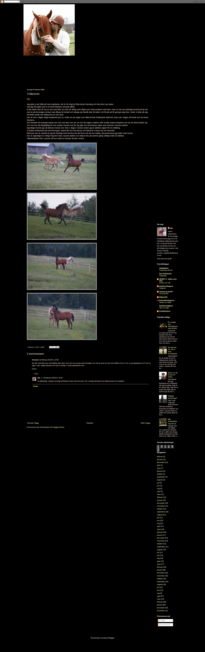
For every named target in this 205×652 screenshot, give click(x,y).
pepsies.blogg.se (166, 286)
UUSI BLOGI (163, 293)
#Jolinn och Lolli (164, 283)
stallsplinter (164, 268)
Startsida (89, 423)
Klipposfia (163, 297)
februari (160, 457)
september (161, 477)
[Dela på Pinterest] (58, 347)
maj (158, 488)
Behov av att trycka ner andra (172, 375)
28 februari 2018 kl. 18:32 (53, 378)
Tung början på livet (166, 270)
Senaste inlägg (33, 423)
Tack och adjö (164, 308)
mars (159, 468)
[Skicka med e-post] (50, 347)
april (158, 465)
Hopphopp (162, 275)
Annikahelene (164, 311)
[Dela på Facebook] (56, 347)
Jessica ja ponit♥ (166, 292)
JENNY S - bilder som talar (168, 280)
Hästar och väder (165, 302)
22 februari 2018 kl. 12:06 (49, 360)
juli (158, 483)
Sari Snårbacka (165, 274)
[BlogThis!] (52, 347)
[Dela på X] (54, 347)
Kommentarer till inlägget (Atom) (52, 427)
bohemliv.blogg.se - (167, 300)
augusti (160, 480)
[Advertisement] (91, 71)
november (161, 506)
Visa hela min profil (164, 259)
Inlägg (162, 620)
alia (38, 378)
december (161, 462)
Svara (34, 369)
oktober (160, 474)
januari (159, 459)
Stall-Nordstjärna (166, 306)
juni (158, 486)
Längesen (162, 288)
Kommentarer (165, 624)
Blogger (111, 638)
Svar (36, 374)
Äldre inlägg (145, 423)
